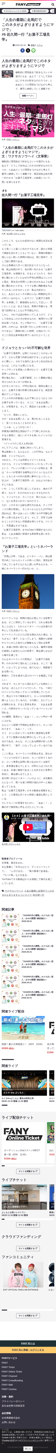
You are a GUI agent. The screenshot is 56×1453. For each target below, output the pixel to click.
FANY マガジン (13, 139)
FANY (5, 1363)
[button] (53, 4)
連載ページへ (28, 96)
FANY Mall (7, 1385)
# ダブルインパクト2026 (15, 11)
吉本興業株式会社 (11, 1418)
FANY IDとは (28, 1343)
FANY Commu (9, 1389)
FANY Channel (9, 1376)
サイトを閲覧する (27, 1171)
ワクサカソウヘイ (14, 891)
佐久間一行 (38, 895)
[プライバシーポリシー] (31, 1440)
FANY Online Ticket (12, 1371)
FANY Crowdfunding (12, 1380)
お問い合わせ (9, 1422)
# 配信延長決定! (39, 11)
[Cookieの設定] (8, 1440)
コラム (40, 45)
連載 (33, 45)
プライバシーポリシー (13, 1401)
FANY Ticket (8, 1367)
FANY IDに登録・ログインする (28, 1350)
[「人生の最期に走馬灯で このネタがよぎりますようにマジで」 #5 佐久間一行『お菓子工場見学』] (22, 50)
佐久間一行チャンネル (16, 234)
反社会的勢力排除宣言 (13, 1406)
